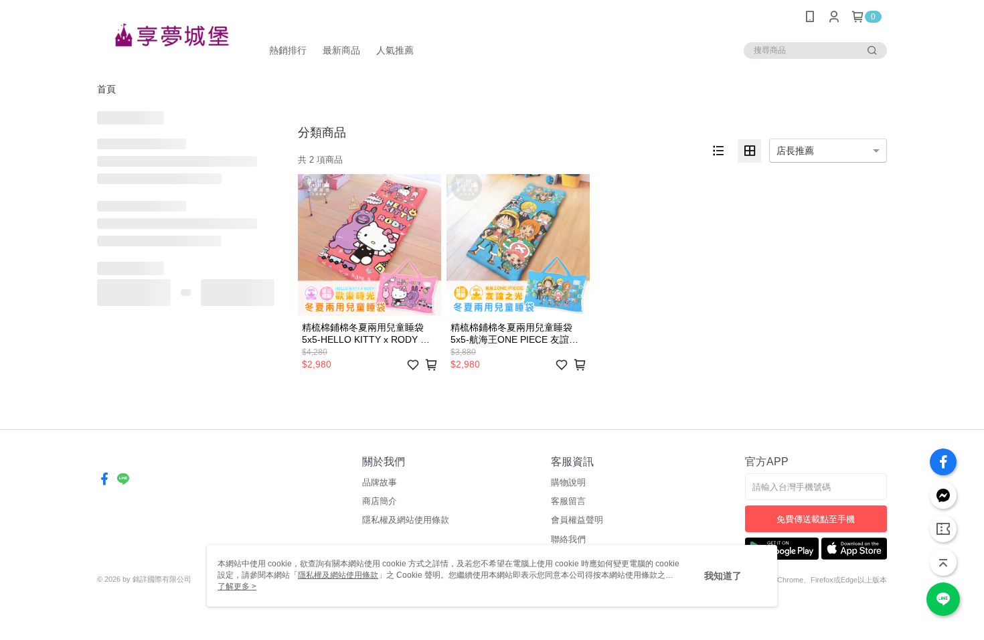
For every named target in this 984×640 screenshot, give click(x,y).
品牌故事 (379, 482)
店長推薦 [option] (795, 150)
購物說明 (568, 482)
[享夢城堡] (171, 35)
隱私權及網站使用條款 (405, 520)
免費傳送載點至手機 (815, 519)
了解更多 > (237, 586)
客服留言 (568, 501)
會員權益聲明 (577, 520)
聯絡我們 (568, 539)
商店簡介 (379, 501)
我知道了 (723, 575)
